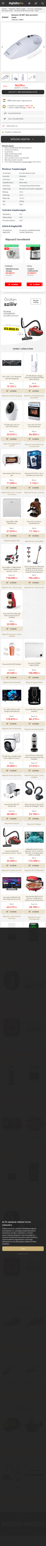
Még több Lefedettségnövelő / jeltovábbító (34, 397)
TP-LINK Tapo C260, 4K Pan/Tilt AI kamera (11, 426)
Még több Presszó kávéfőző (34, 541)
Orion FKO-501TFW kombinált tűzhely (34, 426)
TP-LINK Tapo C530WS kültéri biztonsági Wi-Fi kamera (11, 757)
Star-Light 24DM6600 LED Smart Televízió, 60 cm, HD (12, 898)
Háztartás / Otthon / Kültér (17, 9)
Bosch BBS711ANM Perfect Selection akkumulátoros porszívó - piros (12, 569)
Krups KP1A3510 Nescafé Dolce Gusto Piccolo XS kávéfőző (11, 615)
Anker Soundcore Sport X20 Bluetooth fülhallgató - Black (34, 805)
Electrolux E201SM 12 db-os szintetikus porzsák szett (34, 474)
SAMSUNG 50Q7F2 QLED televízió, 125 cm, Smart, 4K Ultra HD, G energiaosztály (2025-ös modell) (34, 852)
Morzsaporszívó (7, 11)
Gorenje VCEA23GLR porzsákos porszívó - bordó (11, 852)
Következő (43, 47)
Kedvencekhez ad (11, 126)
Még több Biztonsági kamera (11, 775)
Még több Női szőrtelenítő (11, 682)
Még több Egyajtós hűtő (12, 541)
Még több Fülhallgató (34, 824)
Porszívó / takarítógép (35, 9)
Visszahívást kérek (14, 113)
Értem (23, 1249)
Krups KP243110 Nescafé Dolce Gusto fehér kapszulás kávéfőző (34, 757)
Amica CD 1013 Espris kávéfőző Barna (34, 522)
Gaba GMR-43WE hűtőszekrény (12, 522)
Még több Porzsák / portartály (34, 492)
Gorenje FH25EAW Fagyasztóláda (34, 664)
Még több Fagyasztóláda (34, 682)
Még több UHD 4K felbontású (11, 729)
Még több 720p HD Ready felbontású (11, 917)
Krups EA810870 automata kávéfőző (34, 710)
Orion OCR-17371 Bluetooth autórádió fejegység (11, 377)
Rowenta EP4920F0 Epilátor (11, 664)
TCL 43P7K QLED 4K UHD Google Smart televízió (12, 710)
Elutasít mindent (23, 1254)
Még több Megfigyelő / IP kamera (12, 445)
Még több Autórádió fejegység (12, 396)
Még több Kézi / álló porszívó (12, 587)
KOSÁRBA (14, 284)
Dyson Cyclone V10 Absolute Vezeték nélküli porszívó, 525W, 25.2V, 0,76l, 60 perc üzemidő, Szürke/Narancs (34, 569)
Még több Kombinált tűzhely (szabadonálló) (34, 445)
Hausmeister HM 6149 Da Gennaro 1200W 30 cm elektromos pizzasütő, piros (34, 898)
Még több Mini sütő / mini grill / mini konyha (12, 493)
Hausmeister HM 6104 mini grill (12, 474)
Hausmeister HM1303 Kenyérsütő (11, 805)
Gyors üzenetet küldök (15, 119)
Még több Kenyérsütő (12, 823)
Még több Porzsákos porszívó (12, 870)
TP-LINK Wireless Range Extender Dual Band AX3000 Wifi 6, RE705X (34, 378)
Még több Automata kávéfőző (34, 729)
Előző (2, 47)
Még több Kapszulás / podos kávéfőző (11, 635)
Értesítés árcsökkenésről (13, 132)
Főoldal (4, 9)
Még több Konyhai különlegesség (34, 918)
